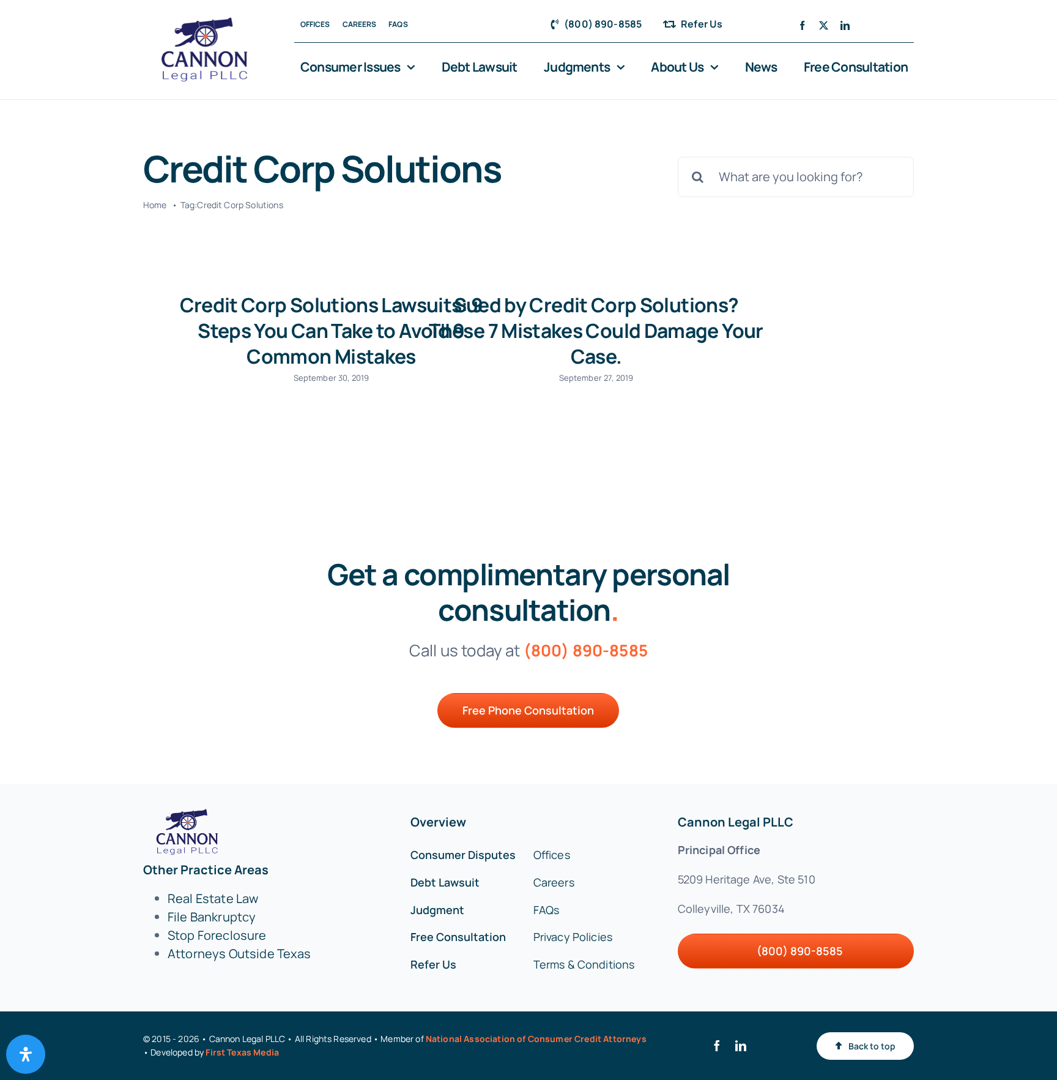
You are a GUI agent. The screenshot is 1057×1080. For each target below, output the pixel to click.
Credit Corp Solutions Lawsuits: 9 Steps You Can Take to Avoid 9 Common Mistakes (331, 330)
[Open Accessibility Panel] (25, 1054)
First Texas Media (242, 1052)
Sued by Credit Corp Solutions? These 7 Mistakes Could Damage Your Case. (596, 330)
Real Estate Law (213, 898)
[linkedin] (845, 25)
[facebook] (802, 25)
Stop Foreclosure (217, 935)
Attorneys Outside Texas (239, 953)
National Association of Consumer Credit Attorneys (536, 1038)
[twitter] (823, 25)
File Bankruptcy (212, 917)
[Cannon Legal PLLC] (208, 23)
